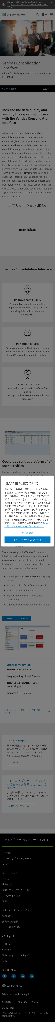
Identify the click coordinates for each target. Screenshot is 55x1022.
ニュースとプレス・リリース (17, 858)
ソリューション (10, 873)
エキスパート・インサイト (15, 910)
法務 (4, 901)
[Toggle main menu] (51, 14)
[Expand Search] (37, 14)
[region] (27, 511)
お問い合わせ (9, 944)
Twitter (13, 976)
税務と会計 (8, 884)
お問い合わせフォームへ (20, 806)
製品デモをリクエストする (15, 955)
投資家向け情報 (10, 921)
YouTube (31, 976)
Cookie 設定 (27, 533)
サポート (6, 961)
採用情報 (6, 916)
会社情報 (6, 853)
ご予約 (12, 762)
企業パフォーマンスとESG (15, 890)
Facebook (4, 976)
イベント (6, 864)
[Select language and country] (44, 14)
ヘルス (5, 878)
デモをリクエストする (16, 618)
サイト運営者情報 (11, 927)
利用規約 (6, 1002)
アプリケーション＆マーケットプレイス (28, 839)
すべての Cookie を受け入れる (27, 539)
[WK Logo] (12, 986)
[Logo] (14, 14)
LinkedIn (22, 976)
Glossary (6, 949)
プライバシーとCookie (27, 1002)
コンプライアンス (11, 895)
